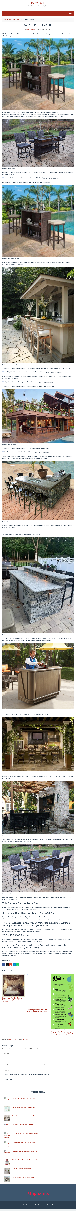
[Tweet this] (7, 964)
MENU (70, 13)
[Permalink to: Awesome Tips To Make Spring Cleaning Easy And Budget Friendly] (62, 1002)
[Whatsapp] (17, 964)
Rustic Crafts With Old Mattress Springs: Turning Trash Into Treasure (12, 1000)
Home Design (12, 1040)
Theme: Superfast (47, 1205)
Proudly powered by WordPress (32, 1205)
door (23, 1040)
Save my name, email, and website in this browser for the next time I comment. (27, 1075)
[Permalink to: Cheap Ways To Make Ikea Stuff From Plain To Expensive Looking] (38, 991)
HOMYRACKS (38, 3)
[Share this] (3, 964)
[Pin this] (10, 964)
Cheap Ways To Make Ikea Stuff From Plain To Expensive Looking (37, 1010)
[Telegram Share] (14, 964)
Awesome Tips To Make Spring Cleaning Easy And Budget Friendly (62, 1033)
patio (27, 1040)
